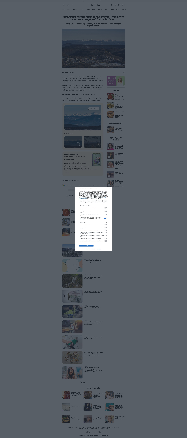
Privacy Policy (99, 249)
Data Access (93, 249)
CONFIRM (86, 245)
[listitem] (93, 205)
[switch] (105, 207)
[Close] (110, 189)
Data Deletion (88, 249)
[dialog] (93, 219)
